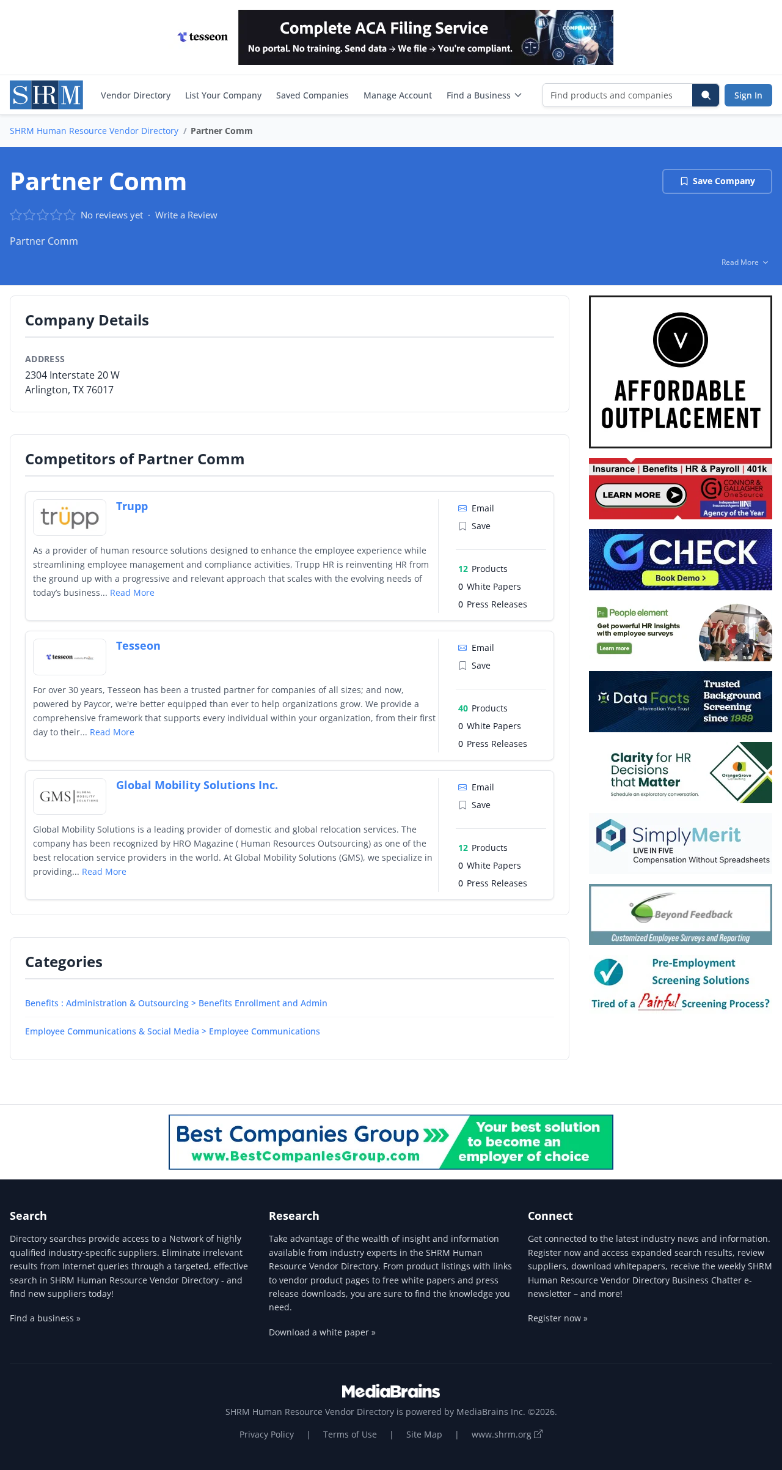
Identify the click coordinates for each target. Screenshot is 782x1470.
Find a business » (45, 1318)
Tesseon (138, 645)
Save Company (724, 181)
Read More (132, 592)
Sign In (748, 95)
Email (483, 508)
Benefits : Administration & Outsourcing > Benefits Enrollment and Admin (176, 1003)
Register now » (558, 1318)
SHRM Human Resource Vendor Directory (94, 130)
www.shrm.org (503, 1434)
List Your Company (223, 95)
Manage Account (398, 95)
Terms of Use (350, 1434)
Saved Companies (312, 95)
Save (481, 526)
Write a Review (186, 215)
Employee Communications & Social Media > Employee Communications (172, 1031)
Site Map (424, 1434)
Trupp (132, 506)
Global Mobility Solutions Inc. (197, 785)
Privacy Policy (266, 1434)
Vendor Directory (135, 95)
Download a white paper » (322, 1332)
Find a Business (479, 95)
